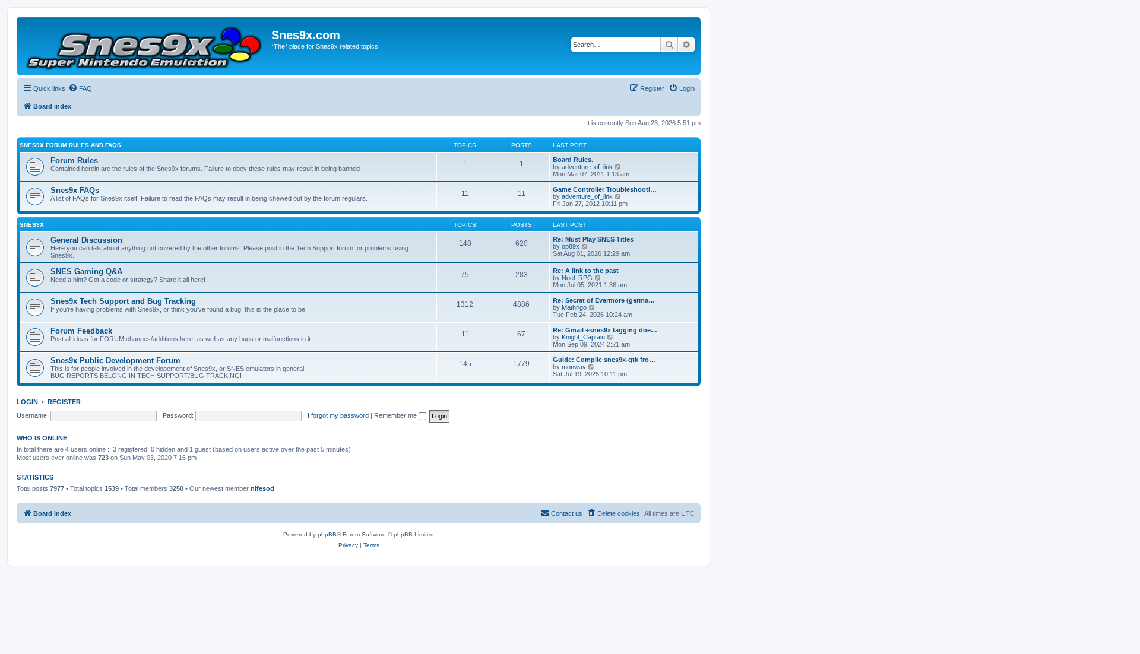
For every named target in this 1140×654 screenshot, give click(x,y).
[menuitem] (80, 88)
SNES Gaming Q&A (86, 271)
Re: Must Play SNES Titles (593, 239)
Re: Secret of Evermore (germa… (604, 300)
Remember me (396, 415)
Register (64, 401)
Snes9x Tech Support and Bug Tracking (123, 301)
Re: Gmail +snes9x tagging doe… (605, 330)
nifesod (262, 488)
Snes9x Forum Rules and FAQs (70, 145)
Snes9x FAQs (74, 190)
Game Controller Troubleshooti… (605, 189)
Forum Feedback (81, 330)
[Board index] (145, 46)
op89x (571, 246)
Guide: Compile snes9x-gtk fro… (604, 359)
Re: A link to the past (586, 270)
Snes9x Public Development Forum (115, 360)
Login (27, 401)
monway (574, 366)
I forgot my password (338, 415)
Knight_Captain (583, 337)
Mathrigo (574, 307)
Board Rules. (573, 159)
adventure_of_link (587, 166)
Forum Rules (74, 160)
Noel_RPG (577, 277)
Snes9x (32, 224)
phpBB (327, 534)
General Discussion (86, 240)
